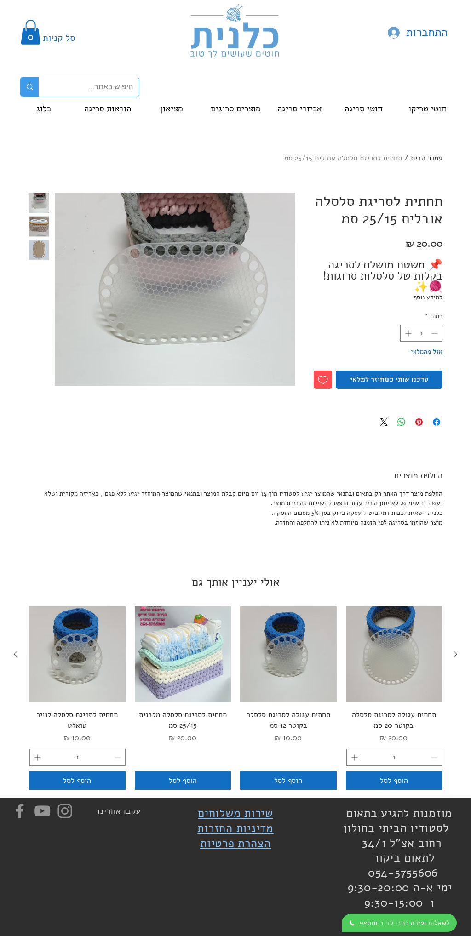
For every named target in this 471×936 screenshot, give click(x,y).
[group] (235, 698)
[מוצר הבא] (15, 654)
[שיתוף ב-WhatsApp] (401, 422)
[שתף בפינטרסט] (419, 422)
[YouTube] (42, 811)
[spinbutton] (421, 333)
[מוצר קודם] (455, 654)
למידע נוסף (428, 297)
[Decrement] (435, 333)
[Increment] (407, 333)
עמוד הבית (426, 158)
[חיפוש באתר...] (30, 87)
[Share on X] (384, 422)
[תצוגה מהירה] (394, 654)
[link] (30, 32)
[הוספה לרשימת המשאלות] (323, 380)
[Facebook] (19, 811)
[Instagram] (65, 811)
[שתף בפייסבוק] (436, 422)
